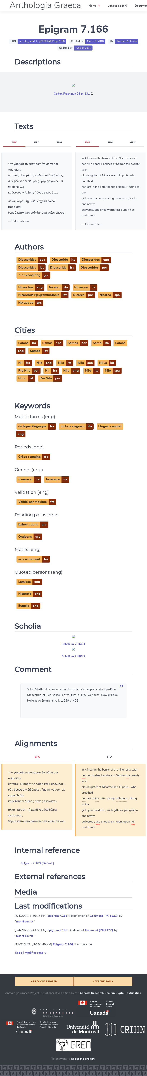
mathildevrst (24, 921)
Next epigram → (103, 981)
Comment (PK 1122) (104, 915)
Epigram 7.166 (58, 915)
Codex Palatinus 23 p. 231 (72, 93)
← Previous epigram (44, 981)
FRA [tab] (36, 142)
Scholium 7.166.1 (73, 644)
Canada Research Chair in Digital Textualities (110, 993)
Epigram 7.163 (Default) (37, 863)
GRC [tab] (14, 142)
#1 (121, 686)
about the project (82, 1058)
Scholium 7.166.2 (73, 656)
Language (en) (117, 5)
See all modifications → (31, 952)
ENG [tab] (59, 142)
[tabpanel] (36, 191)
